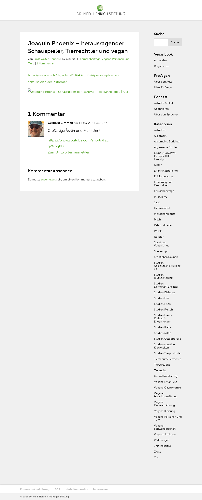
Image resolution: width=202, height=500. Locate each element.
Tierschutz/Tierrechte (167, 359)
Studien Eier (161, 298)
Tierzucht (160, 370)
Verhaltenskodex (77, 489)
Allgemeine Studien (166, 147)
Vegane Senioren (165, 434)
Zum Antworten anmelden (69, 152)
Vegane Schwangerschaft (165, 427)
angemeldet (48, 179)
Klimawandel (162, 208)
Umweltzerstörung (166, 376)
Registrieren (161, 66)
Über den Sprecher (166, 114)
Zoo (156, 457)
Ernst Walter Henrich (47, 59)
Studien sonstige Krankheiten (164, 346)
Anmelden (160, 60)
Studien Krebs (162, 327)
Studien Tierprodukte (167, 353)
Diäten (158, 165)
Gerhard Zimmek (60, 123)
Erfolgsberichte (163, 176)
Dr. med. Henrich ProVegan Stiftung (49, 496)
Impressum (100, 489)
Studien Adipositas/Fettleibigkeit (167, 266)
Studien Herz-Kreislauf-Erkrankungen (163, 318)
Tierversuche (162, 364)
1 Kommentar (45, 63)
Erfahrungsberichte (166, 170)
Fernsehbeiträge (90, 59)
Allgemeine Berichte (167, 141)
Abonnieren (161, 109)
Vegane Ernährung (165, 382)
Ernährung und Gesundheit (163, 183)
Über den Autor (164, 81)
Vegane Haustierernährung (165, 395)
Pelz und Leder (163, 225)
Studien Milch (162, 333)
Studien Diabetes (164, 292)
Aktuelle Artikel (163, 103)
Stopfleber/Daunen (166, 257)
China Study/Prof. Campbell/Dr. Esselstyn (165, 156)
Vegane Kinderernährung (164, 404)
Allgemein (160, 136)
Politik (158, 231)
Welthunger (161, 440)
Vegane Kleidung (164, 411)
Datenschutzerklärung (34, 489)
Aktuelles (159, 130)
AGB (57, 489)
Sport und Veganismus (161, 244)
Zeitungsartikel (163, 446)
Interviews (160, 196)
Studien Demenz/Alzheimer (166, 285)
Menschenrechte (164, 214)
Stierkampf (160, 251)
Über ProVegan (163, 87)
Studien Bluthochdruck (163, 276)
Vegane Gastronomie (167, 387)
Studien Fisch (162, 304)
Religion (159, 236)
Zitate (157, 451)
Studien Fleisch (163, 309)
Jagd (157, 202)
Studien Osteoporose (167, 338)
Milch (157, 219)
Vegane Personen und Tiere (168, 418)
